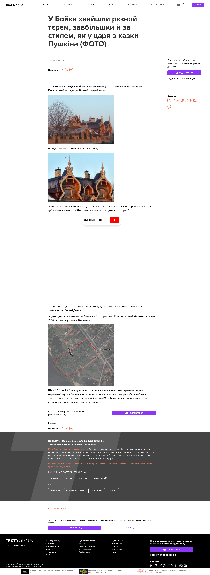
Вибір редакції (51, 552)
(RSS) (52, 544)
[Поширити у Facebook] (62, 69)
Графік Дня (116, 546)
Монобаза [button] (97, 490)
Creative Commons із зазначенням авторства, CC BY (28, 564)
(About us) (56, 541)
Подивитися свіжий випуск (181, 78)
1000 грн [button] (82, 478)
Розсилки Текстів (52, 549)
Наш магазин (117, 544)
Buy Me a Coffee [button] (75, 490)
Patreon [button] (55, 490)
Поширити (53, 70)
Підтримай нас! (118, 541)
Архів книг (116, 552)
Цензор (52, 423)
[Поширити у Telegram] (71, 69)
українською (21, 566)
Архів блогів (117, 549)
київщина (54, 508)
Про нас (48, 541)
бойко (65, 508)
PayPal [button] (113, 490)
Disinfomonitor (84, 552)
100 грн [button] (54, 478)
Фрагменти (49, 546)
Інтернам (82, 555)
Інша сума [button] (98, 478)
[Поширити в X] (66, 69)
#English (48, 555)
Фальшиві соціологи (87, 546)
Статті (47, 544)
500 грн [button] (68, 478)
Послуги (82, 544)
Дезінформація (85, 549)
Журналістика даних (87, 541)
